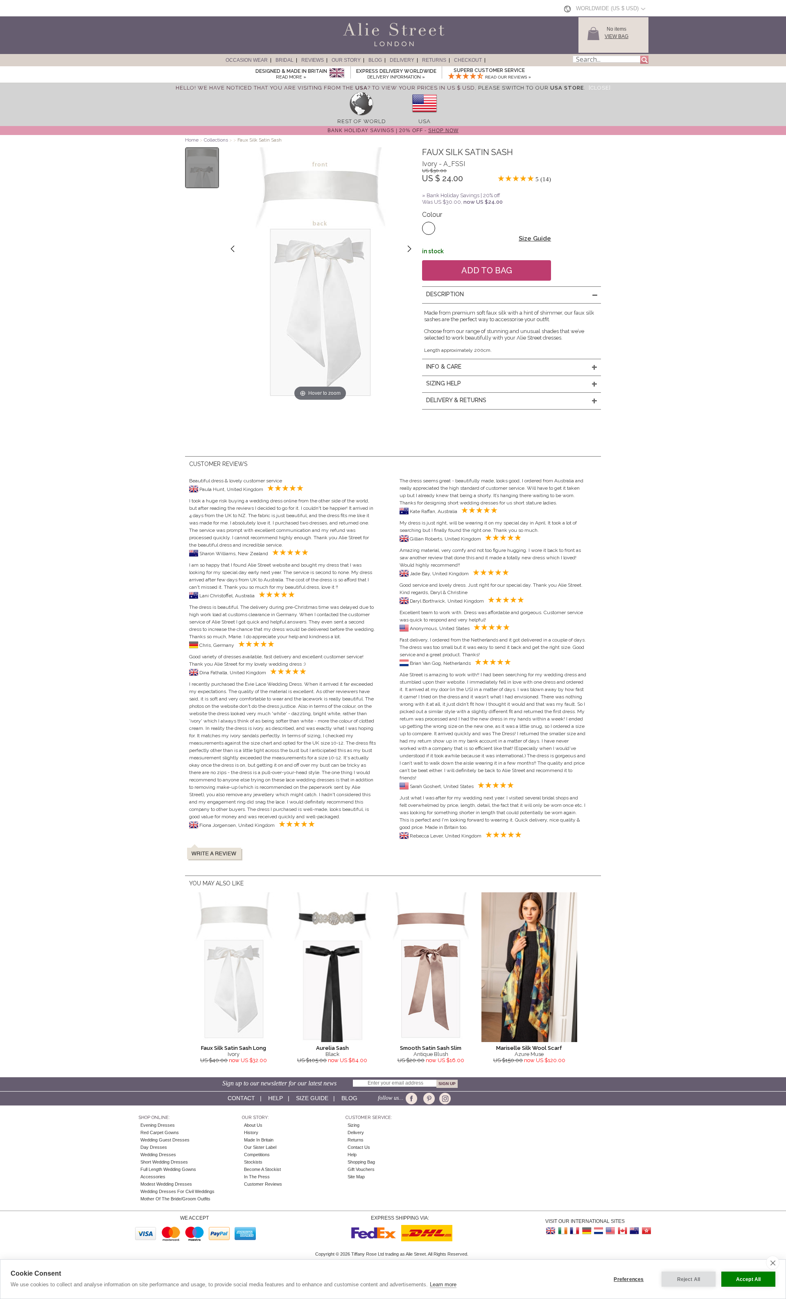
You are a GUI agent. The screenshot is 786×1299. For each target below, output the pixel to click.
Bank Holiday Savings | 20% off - (393, 130)
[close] (772, 1263)
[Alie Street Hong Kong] (646, 1231)
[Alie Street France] (574, 1231)
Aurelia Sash (332, 1048)
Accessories (152, 1176)
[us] (424, 115)
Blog (375, 60)
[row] (361, 115)
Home (192, 140)
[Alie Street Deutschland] (586, 1231)
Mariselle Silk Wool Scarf (529, 1048)
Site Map (356, 1176)
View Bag (616, 36)
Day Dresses (153, 1147)
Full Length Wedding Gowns (168, 1169)
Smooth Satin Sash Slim (430, 1048)
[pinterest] (428, 1098)
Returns (434, 60)
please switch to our (531, 88)
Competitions (257, 1154)
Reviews (312, 60)
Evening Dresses (157, 1125)
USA (424, 121)
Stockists (253, 1161)
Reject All (688, 1279)
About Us (253, 1125)
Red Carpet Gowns (159, 1132)
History (251, 1132)
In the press (257, 1176)
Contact (241, 1098)
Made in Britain (258, 1139)
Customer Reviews (263, 1184)
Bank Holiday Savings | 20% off (463, 195)
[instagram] (444, 1098)
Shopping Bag (361, 1161)
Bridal (285, 60)
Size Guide (535, 238)
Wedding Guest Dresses (165, 1139)
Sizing (353, 1125)
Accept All (748, 1279)
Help (275, 1098)
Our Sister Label (260, 1147)
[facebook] (412, 1098)
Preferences (629, 1279)
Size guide (312, 1098)
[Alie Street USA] (610, 1231)
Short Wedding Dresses (164, 1161)
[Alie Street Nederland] (598, 1231)
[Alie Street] (356, 47)
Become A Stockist (262, 1169)
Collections (216, 140)
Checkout (468, 60)
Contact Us (359, 1147)
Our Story (346, 60)
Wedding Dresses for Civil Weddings (177, 1191)
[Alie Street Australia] (634, 1231)
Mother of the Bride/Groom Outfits (175, 1198)
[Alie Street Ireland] (563, 1231)
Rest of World (361, 121)
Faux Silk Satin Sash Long (233, 1048)
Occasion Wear (247, 60)
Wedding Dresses (158, 1154)
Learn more (443, 1284)
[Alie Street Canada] (622, 1231)
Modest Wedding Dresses (166, 1184)
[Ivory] (428, 228)
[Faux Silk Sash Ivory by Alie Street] (202, 167)
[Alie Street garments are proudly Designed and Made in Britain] (336, 73)
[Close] (600, 88)
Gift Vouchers (361, 1169)
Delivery (402, 60)
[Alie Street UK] (551, 1231)
